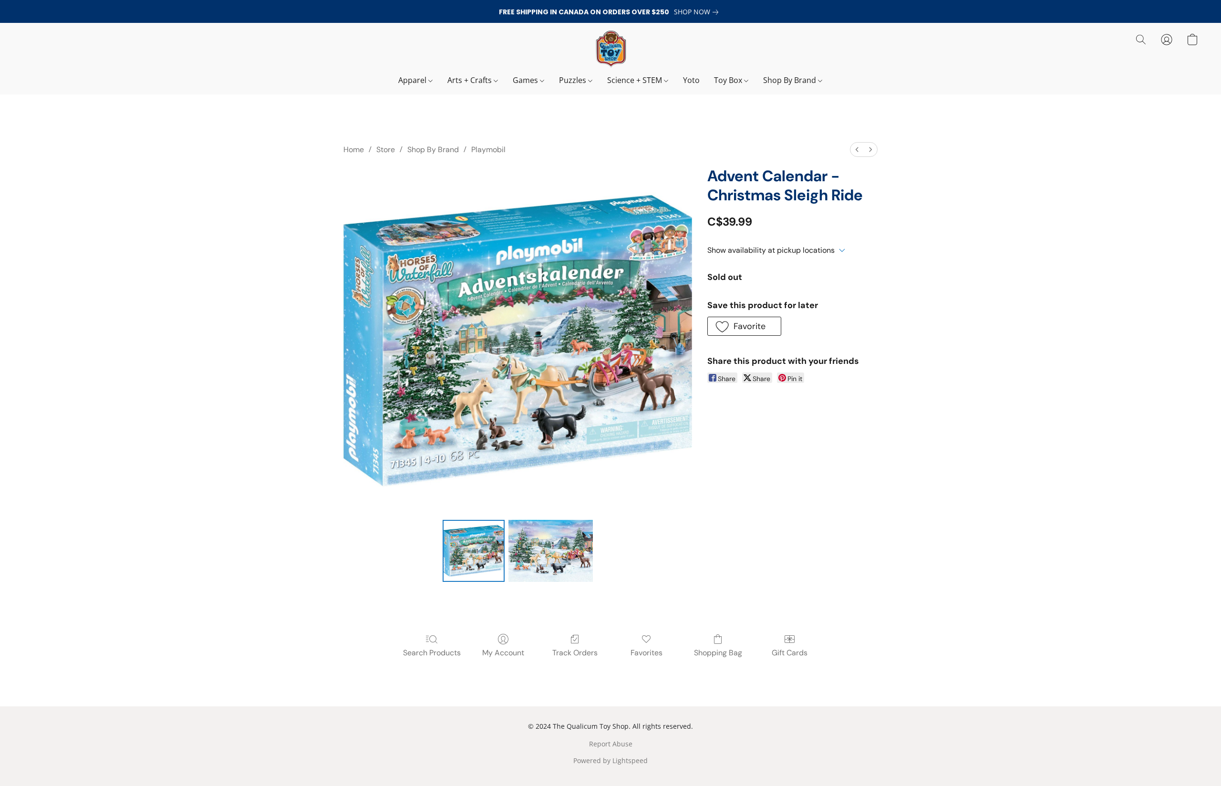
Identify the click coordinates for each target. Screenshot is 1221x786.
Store (385, 150)
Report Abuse (610, 743)
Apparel (413, 80)
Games (526, 80)
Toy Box (729, 80)
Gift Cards (789, 653)
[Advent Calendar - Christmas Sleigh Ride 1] (550, 551)
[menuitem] (857, 149)
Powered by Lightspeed (610, 760)
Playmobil (488, 150)
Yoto (691, 80)
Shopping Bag (718, 653)
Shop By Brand (790, 80)
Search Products (432, 653)
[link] (698, 12)
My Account (503, 653)
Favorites (646, 653)
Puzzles (573, 80)
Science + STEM (635, 80)
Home (353, 150)
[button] (610, 49)
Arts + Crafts (470, 80)
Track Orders (575, 653)
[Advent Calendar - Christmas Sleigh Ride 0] (474, 551)
